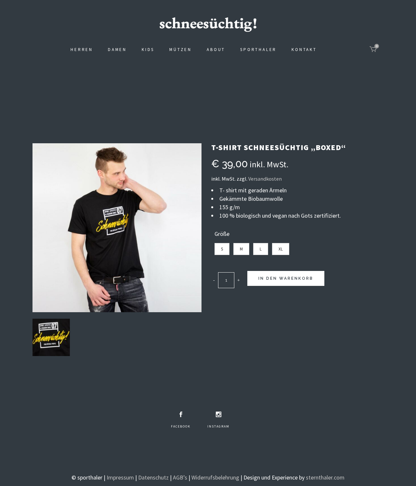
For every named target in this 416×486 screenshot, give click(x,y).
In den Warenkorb (285, 278)
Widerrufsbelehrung (215, 477)
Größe (221, 233)
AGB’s (180, 477)
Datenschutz (153, 477)
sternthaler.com (325, 477)
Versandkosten (265, 178)
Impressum (120, 477)
